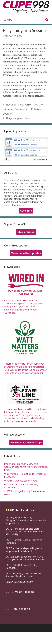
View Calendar (40, 159)
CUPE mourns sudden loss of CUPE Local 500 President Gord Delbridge (25, 558)
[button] (6, 159)
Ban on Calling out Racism (19, 581)
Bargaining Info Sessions (20, 118)
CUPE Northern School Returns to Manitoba (24, 541)
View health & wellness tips (26, 442)
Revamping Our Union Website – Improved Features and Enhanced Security (24, 109)
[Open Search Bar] (46, 20)
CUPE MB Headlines (21, 510)
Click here (26, 210)
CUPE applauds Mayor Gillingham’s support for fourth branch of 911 (24, 549)
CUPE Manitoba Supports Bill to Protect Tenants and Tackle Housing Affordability (25, 531)
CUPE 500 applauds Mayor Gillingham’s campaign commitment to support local (26, 520)
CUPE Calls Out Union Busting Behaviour (21, 566)
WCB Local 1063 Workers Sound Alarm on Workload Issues (23, 575)
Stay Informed (26, 232)
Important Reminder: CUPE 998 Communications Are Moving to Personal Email (25, 466)
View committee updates (26, 253)
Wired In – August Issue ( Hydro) (21, 480)
